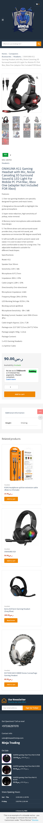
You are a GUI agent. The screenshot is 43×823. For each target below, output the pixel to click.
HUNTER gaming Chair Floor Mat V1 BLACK (25, 778)
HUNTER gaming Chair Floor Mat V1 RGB (26, 755)
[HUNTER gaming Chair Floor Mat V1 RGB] (6, 758)
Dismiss (35, 820)
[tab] (21, 412)
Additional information (14, 413)
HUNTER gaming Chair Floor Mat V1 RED (26, 766)
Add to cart (19, 394)
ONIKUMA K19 (10, 551)
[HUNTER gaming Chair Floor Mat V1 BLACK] (6, 781)
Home (4, 53)
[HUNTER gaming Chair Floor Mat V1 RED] (6, 770)
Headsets (17, 56)
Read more (11, 620)
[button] (37, 78)
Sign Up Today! (32, 708)
